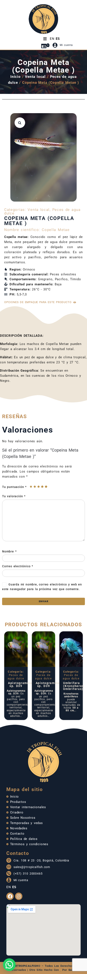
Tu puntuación (14, 487)
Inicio (15, 76)
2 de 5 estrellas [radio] (35, 486)
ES (58, 39)
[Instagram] (18, 896)
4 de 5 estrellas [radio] (42, 486)
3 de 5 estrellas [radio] (38, 486)
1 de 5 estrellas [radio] (31, 486)
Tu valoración (14, 496)
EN (52, 39)
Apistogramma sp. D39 (20, 684)
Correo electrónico (17, 566)
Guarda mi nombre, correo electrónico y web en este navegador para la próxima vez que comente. (42, 587)
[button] (20, 122)
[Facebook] (10, 896)
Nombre (9, 551)
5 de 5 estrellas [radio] (46, 486)
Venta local (35, 76)
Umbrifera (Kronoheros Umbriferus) (73, 686)
